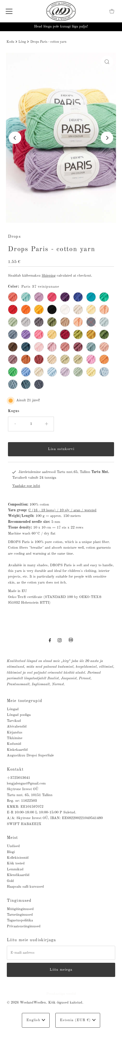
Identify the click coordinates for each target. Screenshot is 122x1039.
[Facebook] (50, 640)
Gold (10, 881)
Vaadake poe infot (26, 486)
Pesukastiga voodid (61, 994)
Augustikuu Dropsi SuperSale (30, 755)
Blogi (11, 852)
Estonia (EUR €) (76, 1020)
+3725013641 (18, 778)
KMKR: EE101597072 (25, 807)
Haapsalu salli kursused (25, 887)
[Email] (70, 642)
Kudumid (14, 744)
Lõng (22, 42)
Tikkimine (14, 738)
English (34, 1020)
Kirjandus (14, 732)
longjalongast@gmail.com (26, 783)
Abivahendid (17, 726)
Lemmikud (15, 869)
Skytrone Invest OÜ (22, 789)
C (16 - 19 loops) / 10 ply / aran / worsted (62, 510)
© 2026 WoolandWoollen (26, 1002)
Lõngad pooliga (19, 715)
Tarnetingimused (20, 915)
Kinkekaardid (17, 750)
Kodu (10, 42)
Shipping (49, 275)
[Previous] (15, 138)
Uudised (13, 846)
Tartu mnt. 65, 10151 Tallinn (29, 795)
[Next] (107, 138)
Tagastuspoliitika (20, 920)
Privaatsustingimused (24, 926)
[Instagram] (60, 640)
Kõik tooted (16, 863)
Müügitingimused (20, 909)
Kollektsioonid (18, 858)
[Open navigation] (9, 11)
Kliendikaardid (18, 875)
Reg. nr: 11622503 (22, 801)
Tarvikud (14, 721)
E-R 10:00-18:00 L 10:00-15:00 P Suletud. (41, 812)
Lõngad (13, 709)
